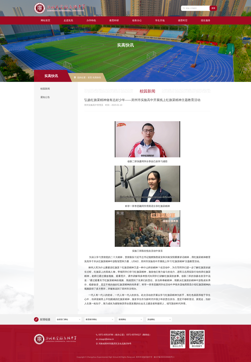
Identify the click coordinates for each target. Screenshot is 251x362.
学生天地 (160, 20)
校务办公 (137, 20)
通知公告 (45, 97)
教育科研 (114, 20)
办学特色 (91, 20)
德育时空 (182, 20)
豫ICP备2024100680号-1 (164, 357)
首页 (90, 77)
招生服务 (205, 20)
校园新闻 (45, 88)
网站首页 (45, 20)
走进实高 (68, 20)
